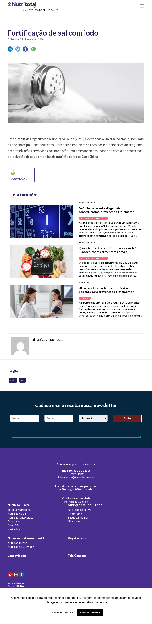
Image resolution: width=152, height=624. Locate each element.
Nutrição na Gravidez (21, 546)
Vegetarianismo (79, 538)
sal (22, 380)
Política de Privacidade (76, 498)
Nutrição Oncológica (20, 517)
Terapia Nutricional (19, 509)
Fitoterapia (75, 513)
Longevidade (17, 556)
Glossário (14, 525)
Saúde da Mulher (78, 517)
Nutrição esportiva (79, 509)
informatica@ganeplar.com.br (76, 477)
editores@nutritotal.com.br (76, 489)
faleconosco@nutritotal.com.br (76, 464)
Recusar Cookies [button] (62, 612)
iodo (12, 380)
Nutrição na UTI (17, 513)
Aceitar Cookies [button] (90, 612)
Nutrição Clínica (19, 505)
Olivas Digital (16, 586)
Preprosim (14, 521)
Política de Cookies (76, 501)
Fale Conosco (77, 556)
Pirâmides (14, 529)
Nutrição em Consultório (85, 505)
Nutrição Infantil (18, 542)
